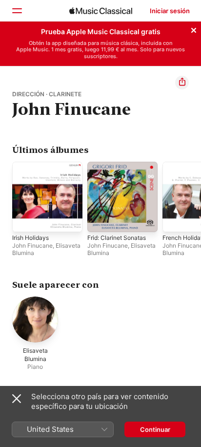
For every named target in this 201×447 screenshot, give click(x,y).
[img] (100, 10)
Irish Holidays (30, 237)
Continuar (155, 429)
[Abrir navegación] (16, 10)
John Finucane (32, 245)
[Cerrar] (193, 28)
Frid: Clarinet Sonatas (116, 237)
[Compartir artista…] (182, 82)
